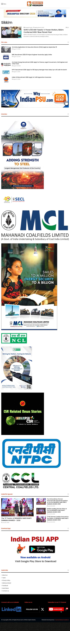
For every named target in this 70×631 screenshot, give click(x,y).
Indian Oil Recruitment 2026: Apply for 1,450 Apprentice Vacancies (31, 77)
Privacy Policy (6, 580)
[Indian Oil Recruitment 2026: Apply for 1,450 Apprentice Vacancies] (6, 79)
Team (4, 578)
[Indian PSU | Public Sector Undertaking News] (35, 4)
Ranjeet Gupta (28, 27)
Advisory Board (6, 583)
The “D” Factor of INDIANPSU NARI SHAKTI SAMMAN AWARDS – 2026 (16, 519)
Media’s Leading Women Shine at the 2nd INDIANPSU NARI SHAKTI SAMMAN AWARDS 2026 (57, 510)
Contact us (5, 591)
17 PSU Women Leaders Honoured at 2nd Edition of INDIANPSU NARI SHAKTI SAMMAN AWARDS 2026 (57, 518)
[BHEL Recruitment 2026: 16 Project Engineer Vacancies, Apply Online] (6, 57)
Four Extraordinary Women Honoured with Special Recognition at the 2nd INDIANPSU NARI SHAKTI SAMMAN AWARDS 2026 (57, 501)
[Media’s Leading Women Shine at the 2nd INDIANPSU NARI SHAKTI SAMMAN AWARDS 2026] (41, 511)
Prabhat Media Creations (62, 620)
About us (4, 575)
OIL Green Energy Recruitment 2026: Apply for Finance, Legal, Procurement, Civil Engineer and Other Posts (39, 63)
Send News (5, 588)
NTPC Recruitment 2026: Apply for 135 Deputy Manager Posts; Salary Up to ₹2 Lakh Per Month (39, 70)
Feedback (5, 585)
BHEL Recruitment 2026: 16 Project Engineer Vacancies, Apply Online (32, 54)
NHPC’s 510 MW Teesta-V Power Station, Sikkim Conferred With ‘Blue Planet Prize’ (44, 31)
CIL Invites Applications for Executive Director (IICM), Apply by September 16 (34, 47)
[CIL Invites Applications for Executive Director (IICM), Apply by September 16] (6, 49)
